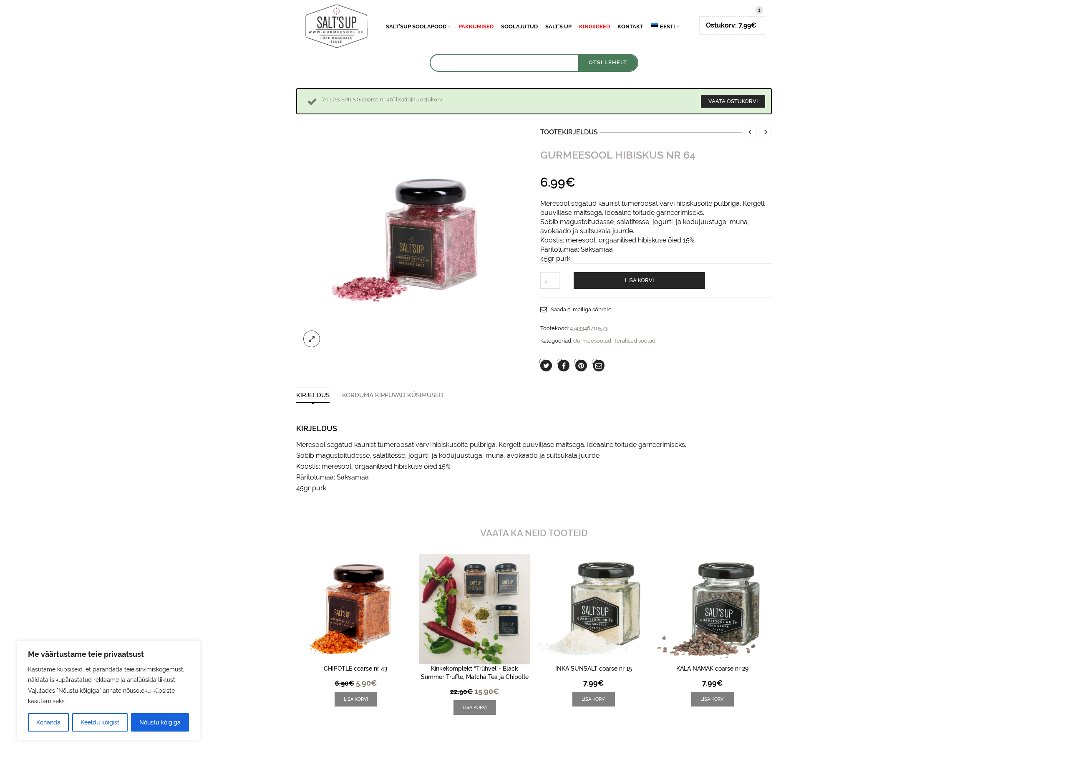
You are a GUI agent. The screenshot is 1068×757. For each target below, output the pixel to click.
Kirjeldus (313, 395)
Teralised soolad (634, 341)
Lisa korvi (639, 280)
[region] (108, 690)
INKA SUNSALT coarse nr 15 (593, 668)
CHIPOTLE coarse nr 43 (356, 668)
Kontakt (630, 26)
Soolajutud (519, 26)
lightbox (311, 339)
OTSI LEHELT (608, 62)
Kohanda (48, 722)
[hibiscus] (412, 238)
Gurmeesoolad (592, 341)
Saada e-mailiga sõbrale (581, 309)
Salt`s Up (558, 26)
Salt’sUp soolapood (416, 26)
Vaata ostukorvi (733, 101)
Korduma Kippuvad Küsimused (392, 395)
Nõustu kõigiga (160, 722)
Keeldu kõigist (100, 722)
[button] (356, 699)
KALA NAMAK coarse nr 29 (712, 668)
